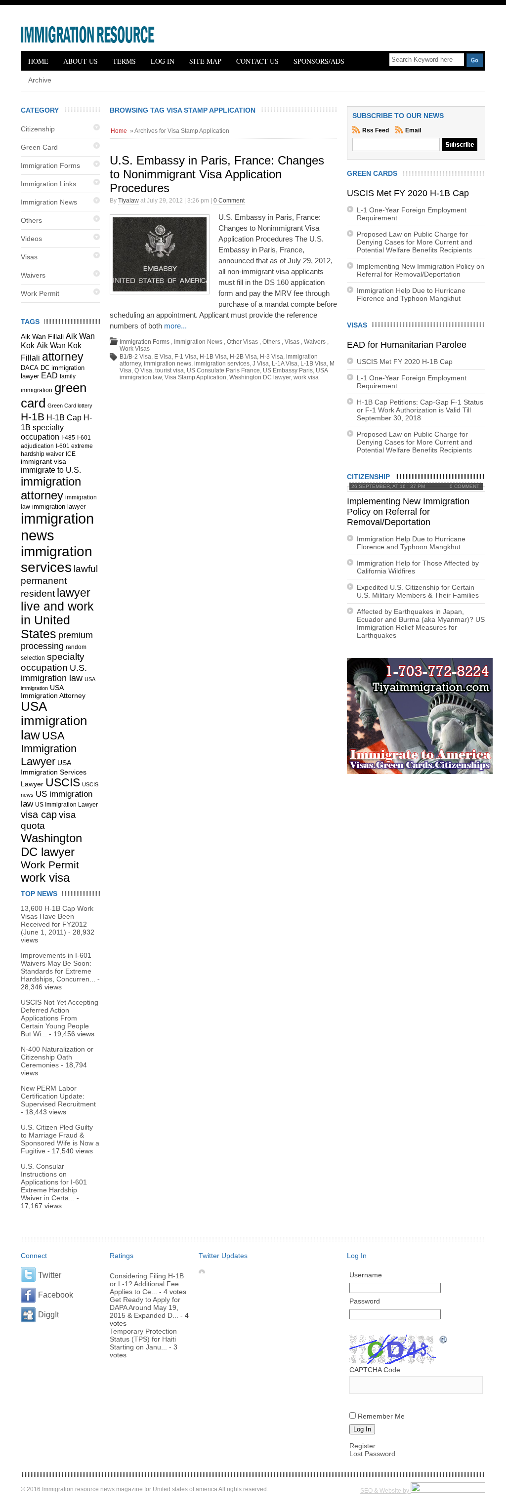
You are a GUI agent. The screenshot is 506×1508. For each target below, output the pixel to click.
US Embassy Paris (288, 370)
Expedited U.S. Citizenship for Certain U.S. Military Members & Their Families (418, 591)
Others (31, 220)
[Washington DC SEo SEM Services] (448, 1490)
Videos (31, 239)
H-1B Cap (64, 417)
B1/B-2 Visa (135, 356)
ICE (71, 453)
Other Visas (242, 341)
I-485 (68, 437)
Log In (162, 61)
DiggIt (48, 1314)
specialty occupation (52, 662)
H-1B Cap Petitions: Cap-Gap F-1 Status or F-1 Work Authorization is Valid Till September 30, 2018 (420, 410)
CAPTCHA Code (374, 1370)
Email (413, 130)
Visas (29, 257)
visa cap (39, 814)
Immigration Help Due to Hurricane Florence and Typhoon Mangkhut (411, 294)
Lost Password (372, 1454)
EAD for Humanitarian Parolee (406, 345)
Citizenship (38, 129)
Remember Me (381, 1416)
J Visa (261, 363)
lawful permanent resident (59, 581)
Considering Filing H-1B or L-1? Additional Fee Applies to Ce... (147, 1284)
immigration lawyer (58, 506)
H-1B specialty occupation (56, 427)
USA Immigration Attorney (53, 691)
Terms (124, 61)
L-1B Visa (313, 363)
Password (364, 1301)
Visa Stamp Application (195, 377)
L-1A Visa (284, 363)
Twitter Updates (223, 1256)
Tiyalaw (128, 200)
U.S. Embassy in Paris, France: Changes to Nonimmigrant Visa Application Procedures (217, 174)
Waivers (33, 275)
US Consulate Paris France (223, 370)
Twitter (49, 1275)
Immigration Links (48, 184)
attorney (63, 356)
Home (38, 61)
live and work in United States (57, 620)
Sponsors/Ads (319, 61)
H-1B (32, 416)
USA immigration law (54, 720)
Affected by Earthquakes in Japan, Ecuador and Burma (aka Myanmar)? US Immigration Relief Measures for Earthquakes (421, 623)
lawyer (73, 592)
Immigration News (49, 202)
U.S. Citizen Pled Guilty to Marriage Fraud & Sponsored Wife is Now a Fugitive (60, 1139)
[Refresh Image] (443, 1341)
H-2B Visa (243, 356)
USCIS (62, 782)
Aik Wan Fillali (42, 336)
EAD (49, 375)
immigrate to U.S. (51, 469)
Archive (39, 80)
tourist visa (169, 370)
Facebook (55, 1295)
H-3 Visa (271, 356)
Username (365, 1275)
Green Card (39, 147)
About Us (80, 61)
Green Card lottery (69, 405)
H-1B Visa (213, 356)
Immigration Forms (50, 165)
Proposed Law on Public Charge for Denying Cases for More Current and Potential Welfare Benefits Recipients (414, 242)
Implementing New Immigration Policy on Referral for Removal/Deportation (420, 270)
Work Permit (40, 293)
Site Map (205, 61)
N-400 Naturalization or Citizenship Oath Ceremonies (57, 1057)
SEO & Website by (385, 1490)
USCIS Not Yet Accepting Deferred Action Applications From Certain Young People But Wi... (59, 1018)
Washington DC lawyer (51, 844)
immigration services (56, 559)
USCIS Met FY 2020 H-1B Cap (408, 193)
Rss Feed (376, 130)
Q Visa (143, 370)
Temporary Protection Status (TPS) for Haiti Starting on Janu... (143, 1339)
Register (362, 1446)
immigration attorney (51, 488)
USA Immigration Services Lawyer (53, 773)
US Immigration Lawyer (66, 804)
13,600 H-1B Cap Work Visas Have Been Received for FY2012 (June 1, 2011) (57, 920)
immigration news (167, 363)
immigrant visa (43, 461)
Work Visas (135, 348)
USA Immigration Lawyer (49, 749)
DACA (30, 368)
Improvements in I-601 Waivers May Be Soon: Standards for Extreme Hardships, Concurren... (58, 967)
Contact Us (257, 61)
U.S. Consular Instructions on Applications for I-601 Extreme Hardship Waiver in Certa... (54, 1182)
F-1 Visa (185, 356)
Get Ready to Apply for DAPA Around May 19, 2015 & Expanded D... (145, 1307)
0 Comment (229, 200)
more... (175, 326)
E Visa (162, 356)
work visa (45, 877)
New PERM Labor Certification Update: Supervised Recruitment (58, 1096)
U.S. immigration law (54, 673)
